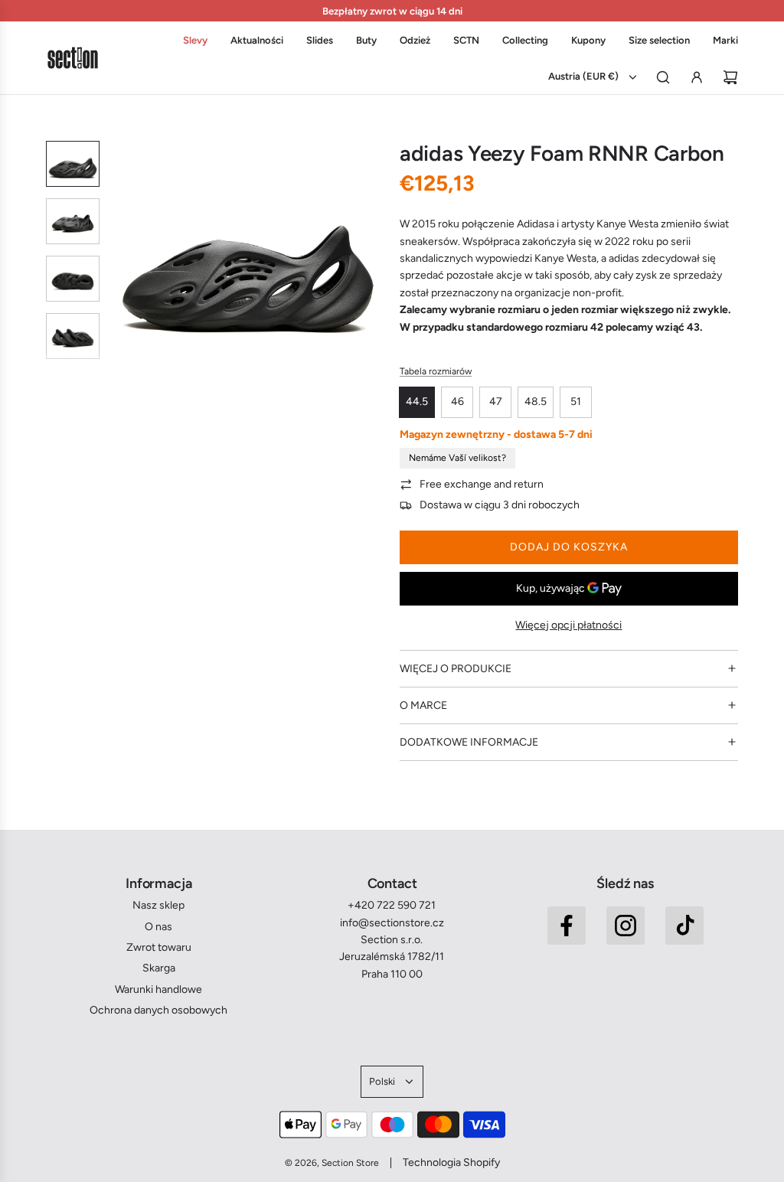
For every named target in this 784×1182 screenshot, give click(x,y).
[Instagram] (625, 925)
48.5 (535, 401)
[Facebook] (566, 925)
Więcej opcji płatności (568, 625)
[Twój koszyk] (730, 77)
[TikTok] (684, 925)
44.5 (417, 401)
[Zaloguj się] (697, 77)
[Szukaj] (663, 77)
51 (575, 401)
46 (457, 401)
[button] (123, 257)
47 (495, 401)
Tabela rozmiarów (436, 371)
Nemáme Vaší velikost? (457, 457)
